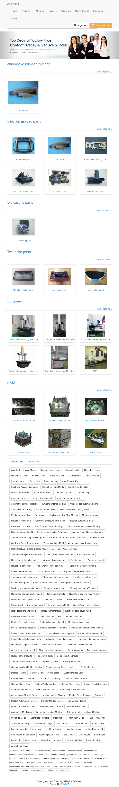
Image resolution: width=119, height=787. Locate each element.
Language (81, 25)
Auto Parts (16, 470)
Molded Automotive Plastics (24, 700)
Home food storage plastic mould (26, 593)
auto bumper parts (19, 498)
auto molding (83, 492)
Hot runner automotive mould (24, 560)
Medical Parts (75, 475)
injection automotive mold (81, 520)
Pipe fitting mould (50, 661)
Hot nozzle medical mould (70, 616)
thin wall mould (55, 729)
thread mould (98, 723)
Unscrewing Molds (73, 740)
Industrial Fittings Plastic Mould (60, 638)
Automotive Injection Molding (49, 712)
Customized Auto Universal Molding (84, 526)
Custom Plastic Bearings (46, 683)
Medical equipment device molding (87, 627)
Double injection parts (97, 650)
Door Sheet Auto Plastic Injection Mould (29, 548)
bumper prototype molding (54, 503)
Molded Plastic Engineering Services (86, 695)
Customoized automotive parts (84, 503)
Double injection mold (21, 520)
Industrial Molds (57, 475)
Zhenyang (13, 3)
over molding (38, 729)
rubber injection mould (49, 734)
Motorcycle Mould (90, 515)
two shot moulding (19, 729)
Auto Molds (30, 470)
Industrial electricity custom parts (26, 638)
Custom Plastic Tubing (50, 678)
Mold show (66, 10)
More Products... (104, 71)
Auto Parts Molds (70, 481)
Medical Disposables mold (23, 622)
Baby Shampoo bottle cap (45, 582)
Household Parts (92, 470)
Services (53, 10)
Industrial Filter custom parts (92, 638)
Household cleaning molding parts (84, 593)
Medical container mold (78, 622)
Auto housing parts (64, 492)
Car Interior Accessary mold (64, 548)
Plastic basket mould (55, 593)
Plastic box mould (96, 560)
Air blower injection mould (54, 560)
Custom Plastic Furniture (95, 683)
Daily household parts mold (55, 576)
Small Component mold (22, 531)
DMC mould (84, 734)
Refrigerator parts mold (54, 588)
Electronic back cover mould (78, 610)
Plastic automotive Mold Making (63, 515)
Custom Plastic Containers (23, 678)
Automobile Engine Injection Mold (26, 554)
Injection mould (18, 481)
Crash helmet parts (20, 582)
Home (14, 10)
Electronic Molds (72, 470)
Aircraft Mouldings (19, 745)
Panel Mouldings (93, 740)
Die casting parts (20, 202)
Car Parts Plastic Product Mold (25, 543)
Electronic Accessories (50, 470)
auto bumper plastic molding (70, 498)
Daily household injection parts (25, 599)
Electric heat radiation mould (83, 565)
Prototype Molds (18, 717)
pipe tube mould (74, 729)
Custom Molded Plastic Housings (61, 667)
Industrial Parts (38, 475)
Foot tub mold (76, 560)
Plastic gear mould (71, 661)
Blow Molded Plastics (45, 689)
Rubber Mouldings (97, 717)
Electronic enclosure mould (23, 616)
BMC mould (99, 734)
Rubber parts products (21, 655)
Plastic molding (51, 481)
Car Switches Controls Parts (62, 537)
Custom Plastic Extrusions (77, 678)
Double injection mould (67, 655)
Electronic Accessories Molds (24, 486)
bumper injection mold (43, 498)
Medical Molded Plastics (54, 695)
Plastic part (35, 481)
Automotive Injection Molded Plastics (83, 712)
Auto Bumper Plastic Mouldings (49, 526)
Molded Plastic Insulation (51, 706)
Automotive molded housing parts (87, 531)
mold (11, 382)
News (14, 18)
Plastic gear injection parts (51, 650)
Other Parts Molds (42, 492)
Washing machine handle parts (25, 588)
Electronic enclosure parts (79, 599)
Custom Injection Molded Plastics (26, 667)
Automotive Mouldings (21, 712)
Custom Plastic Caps (20, 683)
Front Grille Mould (85, 554)
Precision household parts (85, 576)
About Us (40, 10)
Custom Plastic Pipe (70, 683)
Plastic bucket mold (46, 571)
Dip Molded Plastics (77, 700)
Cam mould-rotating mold (90, 633)
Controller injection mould (23, 650)
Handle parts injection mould (24, 644)
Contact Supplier (102, 25)
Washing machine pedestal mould (75, 571)
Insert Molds (59, 717)
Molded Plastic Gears (77, 706)
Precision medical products (23, 627)
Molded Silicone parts (51, 740)
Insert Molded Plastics (21, 689)
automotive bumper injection (28, 63)
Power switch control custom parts (27, 605)
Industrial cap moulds (51, 644)
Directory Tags (16, 461)
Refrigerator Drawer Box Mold (75, 582)
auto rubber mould (94, 729)
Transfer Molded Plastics (52, 700)
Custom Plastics (88, 667)
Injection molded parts (24, 121)
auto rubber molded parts (23, 734)
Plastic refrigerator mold (22, 571)
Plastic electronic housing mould (74, 509)
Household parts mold (21, 565)
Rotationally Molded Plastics (72, 689)
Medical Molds (92, 475)
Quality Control (82, 10)
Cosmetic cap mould (53, 599)
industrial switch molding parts (60, 633)
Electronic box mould (20, 526)
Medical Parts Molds (20, 492)
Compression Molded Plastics (24, 695)
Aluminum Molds (76, 717)
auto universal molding (21, 509)
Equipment (15, 300)
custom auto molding (46, 509)
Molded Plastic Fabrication (23, 706)
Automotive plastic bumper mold (83, 543)
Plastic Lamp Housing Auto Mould (52, 531)
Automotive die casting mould (24, 661)
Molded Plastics (18, 672)
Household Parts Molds (53, 486)
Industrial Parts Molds (78, 486)
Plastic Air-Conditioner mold (91, 537)
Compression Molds (40, 717)
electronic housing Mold (58, 605)
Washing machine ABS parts (83, 588)
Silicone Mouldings (43, 723)
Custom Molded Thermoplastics (44, 672)
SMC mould (69, 734)
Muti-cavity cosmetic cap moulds (51, 565)
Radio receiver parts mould (23, 610)
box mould (16, 740)
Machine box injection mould (79, 644)
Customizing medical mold (52, 622)
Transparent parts (44, 655)
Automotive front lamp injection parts (28, 537)
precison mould (81, 723)
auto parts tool (63, 723)
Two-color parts (19, 251)
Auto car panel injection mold (59, 554)
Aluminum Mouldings (20, 723)
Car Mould (39, 515)
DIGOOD (65, 784)
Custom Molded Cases (74, 672)
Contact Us (98, 10)
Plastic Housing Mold (20, 515)
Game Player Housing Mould (86, 605)
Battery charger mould (50, 610)
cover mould (31, 740)
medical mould (47, 616)
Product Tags (34, 461)
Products (25, 10)
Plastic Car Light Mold (54, 543)
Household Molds (19, 475)
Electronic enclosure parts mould (50, 520)
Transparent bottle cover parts (25, 576)
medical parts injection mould (53, 627)
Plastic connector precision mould (26, 633)
